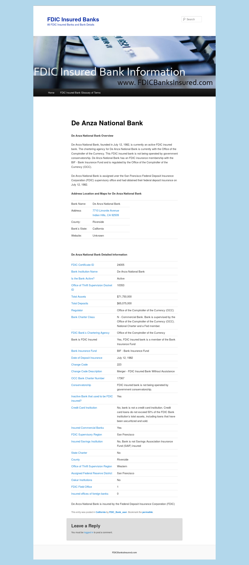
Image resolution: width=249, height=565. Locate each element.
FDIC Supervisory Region (86, 434)
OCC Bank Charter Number (87, 378)
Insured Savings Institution (87, 441)
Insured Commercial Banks (87, 427)
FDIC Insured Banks (73, 19)
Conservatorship (81, 385)
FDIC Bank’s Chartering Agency (90, 332)
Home (51, 92)
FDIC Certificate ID (82, 265)
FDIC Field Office (81, 486)
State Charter (79, 452)
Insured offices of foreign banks (89, 493)
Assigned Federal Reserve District (91, 473)
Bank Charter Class (83, 317)
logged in (88, 532)
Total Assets (78, 296)
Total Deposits (79, 303)
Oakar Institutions (81, 480)
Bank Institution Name (84, 271)
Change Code (79, 364)
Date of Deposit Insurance (86, 357)
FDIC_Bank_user (118, 512)
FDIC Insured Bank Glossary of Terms (80, 92)
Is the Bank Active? (82, 278)
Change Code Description (86, 371)
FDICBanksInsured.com (124, 552)
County (75, 459)
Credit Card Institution (84, 407)
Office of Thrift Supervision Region (91, 466)
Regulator (77, 310)
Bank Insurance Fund (84, 351)
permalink (147, 512)
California (101, 512)
